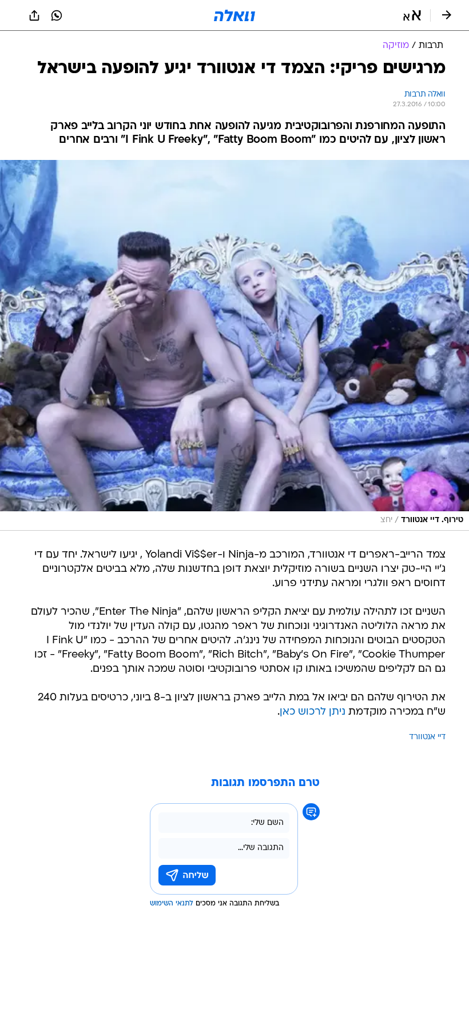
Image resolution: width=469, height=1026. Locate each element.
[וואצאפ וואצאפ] (56, 15)
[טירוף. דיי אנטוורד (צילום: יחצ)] (234, 345)
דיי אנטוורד (427, 737)
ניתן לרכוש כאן (312, 712)
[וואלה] (234, 15)
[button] (412, 15)
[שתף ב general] (34, 15)
